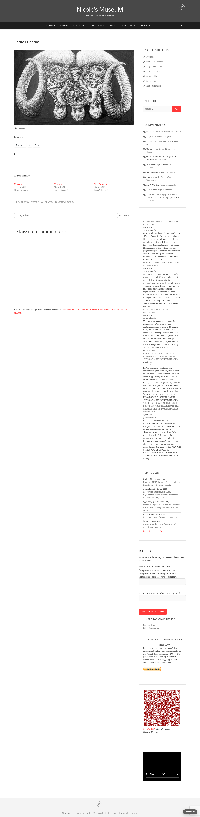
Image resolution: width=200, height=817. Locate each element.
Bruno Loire (151, 200)
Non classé (46, 202)
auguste (149, 136)
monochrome (66, 202)
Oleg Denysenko (102, 184)
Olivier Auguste (165, 136)
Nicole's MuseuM (100, 9)
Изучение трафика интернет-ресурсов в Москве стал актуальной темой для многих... (162, 507)
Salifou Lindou (152, 81)
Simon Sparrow (153, 71)
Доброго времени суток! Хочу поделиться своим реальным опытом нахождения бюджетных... (161, 495)
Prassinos (19, 184)
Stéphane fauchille (154, 66)
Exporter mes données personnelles (158, 570)
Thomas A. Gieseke (154, 62)
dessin (35, 202)
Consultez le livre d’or (153, 531)
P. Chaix (149, 57)
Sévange (58, 184)
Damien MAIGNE (130, 813)
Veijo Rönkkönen (165, 190)
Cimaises (64, 25)
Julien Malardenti (168, 185)
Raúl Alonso (126, 215)
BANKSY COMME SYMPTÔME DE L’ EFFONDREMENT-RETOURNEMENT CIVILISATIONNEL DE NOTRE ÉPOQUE (160, 356)
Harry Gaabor (169, 172)
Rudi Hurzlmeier (153, 86)
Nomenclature (80, 25)
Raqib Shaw (22, 215)
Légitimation (98, 25)
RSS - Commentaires (152, 628)
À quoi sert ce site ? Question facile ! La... (160, 517)
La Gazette (145, 25)
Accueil (49, 25)
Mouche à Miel (149, 729)
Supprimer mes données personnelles (158, 574)
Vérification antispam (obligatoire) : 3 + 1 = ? (159, 593)
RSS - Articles (149, 625)
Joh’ (165, 160)
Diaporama (127, 25)
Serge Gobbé (151, 76)
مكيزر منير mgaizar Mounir (157, 141)
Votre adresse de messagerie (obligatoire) (158, 577)
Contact (113, 25)
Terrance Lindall (153, 132)
